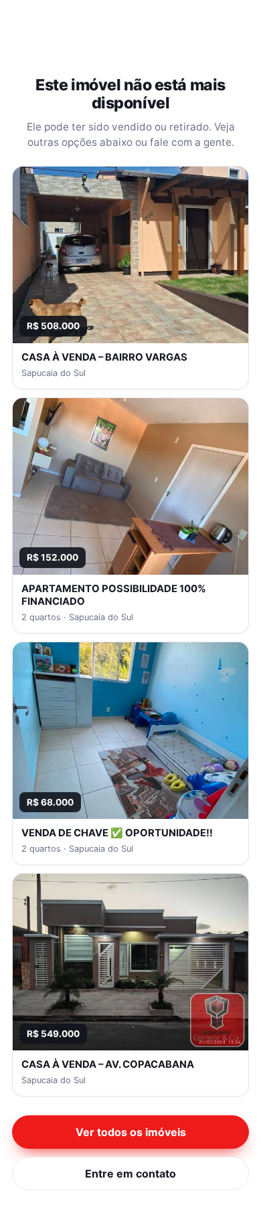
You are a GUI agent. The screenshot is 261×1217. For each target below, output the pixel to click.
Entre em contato (130, 1173)
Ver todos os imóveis (131, 1132)
